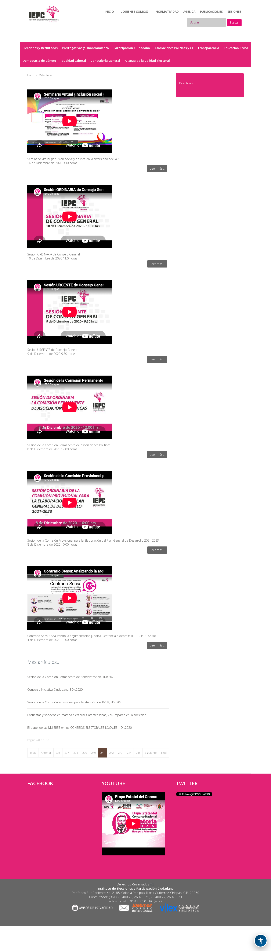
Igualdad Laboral (73, 61)
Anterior (46, 753)
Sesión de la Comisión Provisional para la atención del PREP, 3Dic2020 (75, 702)
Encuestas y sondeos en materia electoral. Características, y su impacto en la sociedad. (87, 715)
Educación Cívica (236, 48)
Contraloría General (105, 61)
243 (120, 753)
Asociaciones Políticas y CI (174, 48)
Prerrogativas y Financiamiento (85, 48)
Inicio (33, 753)
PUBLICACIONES (211, 12)
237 (67, 753)
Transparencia (208, 48)
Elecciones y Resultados (40, 48)
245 (138, 753)
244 (129, 753)
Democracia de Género (39, 61)
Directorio (186, 83)
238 (75, 753)
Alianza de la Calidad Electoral (147, 61)
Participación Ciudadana (131, 48)
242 (111, 753)
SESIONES (234, 12)
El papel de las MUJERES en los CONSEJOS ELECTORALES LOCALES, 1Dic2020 (79, 728)
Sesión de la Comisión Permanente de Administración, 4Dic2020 (71, 677)
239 (84, 753)
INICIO (109, 12)
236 (58, 753)
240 (93, 753)
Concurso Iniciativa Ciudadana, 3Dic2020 (55, 690)
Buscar (234, 23)
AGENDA (189, 12)
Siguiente (151, 753)
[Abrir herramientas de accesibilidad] (260, 940)
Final (164, 753)
